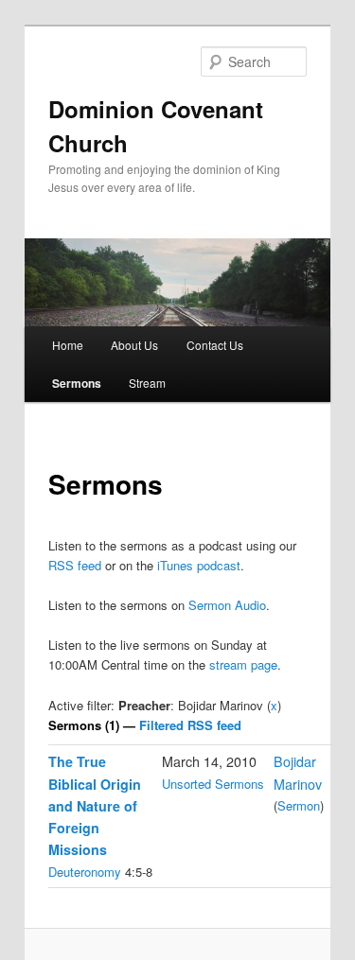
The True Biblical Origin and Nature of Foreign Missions (94, 805)
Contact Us (214, 345)
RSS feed (74, 565)
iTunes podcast (198, 565)
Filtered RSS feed (190, 725)
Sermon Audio (227, 605)
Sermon (298, 805)
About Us (134, 345)
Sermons (76, 383)
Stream (147, 383)
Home (67, 345)
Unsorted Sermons (213, 784)
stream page (243, 664)
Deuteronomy (84, 872)
